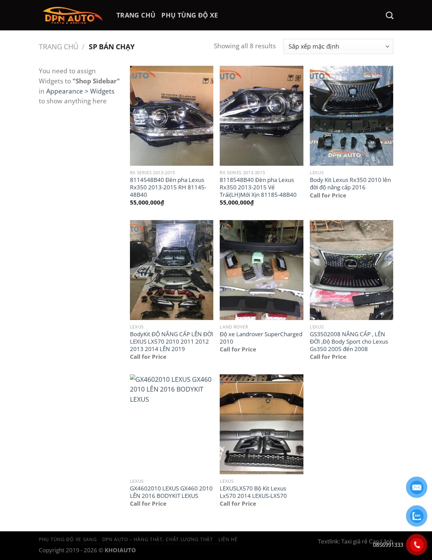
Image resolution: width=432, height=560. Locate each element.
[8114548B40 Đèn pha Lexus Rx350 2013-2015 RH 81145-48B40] (171, 116)
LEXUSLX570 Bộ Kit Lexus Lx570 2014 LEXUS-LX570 (253, 492)
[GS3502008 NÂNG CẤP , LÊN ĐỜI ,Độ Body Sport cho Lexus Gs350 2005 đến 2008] (351, 270)
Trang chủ (58, 46)
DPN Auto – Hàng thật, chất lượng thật (157, 539)
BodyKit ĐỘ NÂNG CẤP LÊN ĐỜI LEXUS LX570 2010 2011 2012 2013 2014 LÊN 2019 (171, 341)
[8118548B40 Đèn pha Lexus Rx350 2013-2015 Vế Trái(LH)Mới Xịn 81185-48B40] (261, 116)
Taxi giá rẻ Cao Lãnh (367, 541)
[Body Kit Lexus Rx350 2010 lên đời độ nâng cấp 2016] (351, 116)
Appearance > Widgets (80, 91)
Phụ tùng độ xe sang (68, 539)
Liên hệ (228, 539)
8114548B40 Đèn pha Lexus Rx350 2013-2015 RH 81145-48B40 (168, 187)
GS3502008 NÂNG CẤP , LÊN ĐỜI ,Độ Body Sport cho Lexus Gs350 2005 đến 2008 (349, 341)
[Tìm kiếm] (389, 15)
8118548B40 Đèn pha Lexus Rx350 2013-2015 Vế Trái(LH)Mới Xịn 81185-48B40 (258, 187)
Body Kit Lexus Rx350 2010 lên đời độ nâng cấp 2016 (350, 183)
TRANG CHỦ (135, 15)
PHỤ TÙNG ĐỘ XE (189, 15)
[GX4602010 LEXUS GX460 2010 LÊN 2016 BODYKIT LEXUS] (171, 424)
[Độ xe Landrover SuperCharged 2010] (261, 270)
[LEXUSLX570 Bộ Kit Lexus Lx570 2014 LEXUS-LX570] (261, 424)
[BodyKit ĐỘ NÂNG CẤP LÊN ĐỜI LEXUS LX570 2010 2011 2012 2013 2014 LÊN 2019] (171, 270)
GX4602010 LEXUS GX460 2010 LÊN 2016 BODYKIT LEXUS (171, 492)
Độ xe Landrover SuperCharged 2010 (261, 337)
